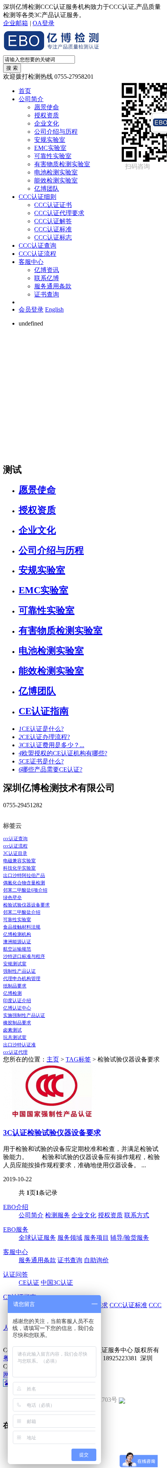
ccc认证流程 (15, 846)
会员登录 (31, 309)
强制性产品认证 (19, 971)
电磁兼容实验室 (19, 860)
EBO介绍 (15, 1207)
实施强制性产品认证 (24, 1015)
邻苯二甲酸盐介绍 (21, 912)
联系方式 (136, 1215)
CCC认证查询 (37, 245)
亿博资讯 (46, 270)
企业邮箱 (15, 23)
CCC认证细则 (37, 196)
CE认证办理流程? (44, 737)
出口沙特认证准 (19, 1045)
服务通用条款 (52, 286)
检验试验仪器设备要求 (26, 905)
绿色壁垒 (12, 897)
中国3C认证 (57, 1282)
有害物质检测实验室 (62, 164)
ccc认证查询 (15, 838)
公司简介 (31, 99)
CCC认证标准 (53, 229)
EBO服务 (15, 1229)
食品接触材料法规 (21, 927)
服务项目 (96, 1237)
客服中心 (31, 261)
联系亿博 (46, 278)
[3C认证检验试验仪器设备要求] (49, 1117)
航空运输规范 (17, 949)
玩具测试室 (14, 1037)
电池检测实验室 (56, 172)
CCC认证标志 (53, 237)
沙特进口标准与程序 (24, 956)
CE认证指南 (44, 711)
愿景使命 (46, 107)
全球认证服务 (37, 1237)
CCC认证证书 (53, 205)
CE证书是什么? (41, 761)
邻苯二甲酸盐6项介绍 (25, 890)
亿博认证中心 (17, 1008)
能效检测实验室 (56, 180)
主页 (53, 1059)
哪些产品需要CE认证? (50, 769)
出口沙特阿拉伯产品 (24, 875)
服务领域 (69, 1237)
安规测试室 (14, 964)
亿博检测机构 (17, 934)
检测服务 (57, 1215)
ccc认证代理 (15, 1052)
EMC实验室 (50, 148)
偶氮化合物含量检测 (24, 883)
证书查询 (46, 294)
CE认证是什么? (41, 728)
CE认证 (29, 1282)
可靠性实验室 (52, 156)
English (54, 309)
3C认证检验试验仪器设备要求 (52, 1133)
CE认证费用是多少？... (51, 745)
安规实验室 (49, 139)
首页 (25, 91)
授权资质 (46, 115)
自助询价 (96, 1260)
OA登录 (43, 23)
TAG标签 (78, 1059)
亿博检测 (12, 993)
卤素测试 (12, 1030)
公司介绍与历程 (56, 131)
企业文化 (46, 123)
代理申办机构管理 (21, 978)
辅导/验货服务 (129, 1237)
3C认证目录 (15, 853)
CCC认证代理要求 (59, 213)
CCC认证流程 (37, 253)
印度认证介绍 (17, 1000)
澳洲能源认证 (17, 941)
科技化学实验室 (19, 868)
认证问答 (15, 1274)
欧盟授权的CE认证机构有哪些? (63, 753)
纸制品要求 (14, 986)
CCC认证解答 (53, 221)
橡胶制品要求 (17, 1022)
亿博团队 (46, 188)
